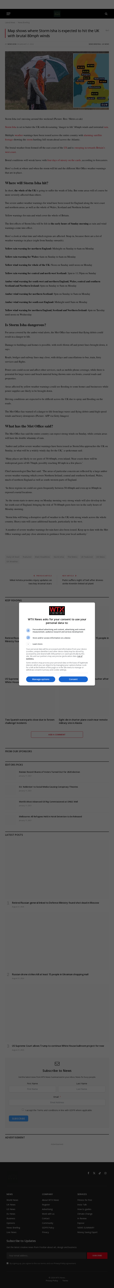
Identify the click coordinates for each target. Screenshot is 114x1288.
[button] (57, 644)
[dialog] (57, 644)
